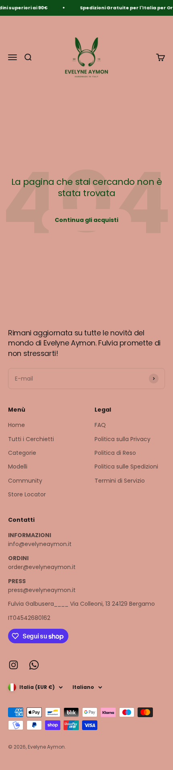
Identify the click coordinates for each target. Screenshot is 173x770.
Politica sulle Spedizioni (126, 466)
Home (16, 425)
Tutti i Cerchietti (31, 439)
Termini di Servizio (120, 481)
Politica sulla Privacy (122, 439)
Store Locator (27, 494)
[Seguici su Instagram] (13, 664)
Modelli (17, 466)
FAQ (100, 425)
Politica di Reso (115, 453)
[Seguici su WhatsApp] (34, 664)
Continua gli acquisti (86, 220)
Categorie (22, 453)
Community (25, 481)
